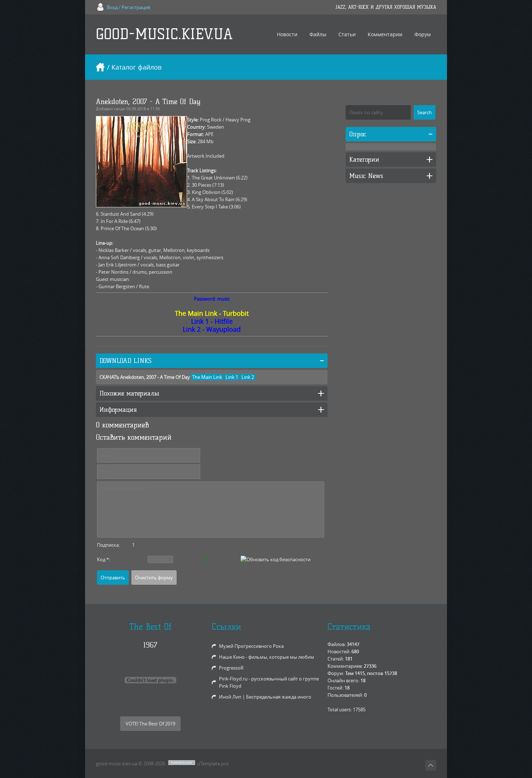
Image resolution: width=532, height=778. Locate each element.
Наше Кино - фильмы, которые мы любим (266, 657)
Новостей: (339, 651)
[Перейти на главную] (100, 67)
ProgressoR (231, 668)
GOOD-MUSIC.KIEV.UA (164, 34)
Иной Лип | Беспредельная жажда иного (265, 697)
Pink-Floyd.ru (233, 678)
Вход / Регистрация (128, 7)
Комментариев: (345, 666)
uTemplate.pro (213, 763)
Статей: (336, 658)
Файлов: (337, 644)
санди (119, 108)
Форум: (336, 673)
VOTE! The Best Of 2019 (150, 723)
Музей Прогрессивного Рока (251, 646)
